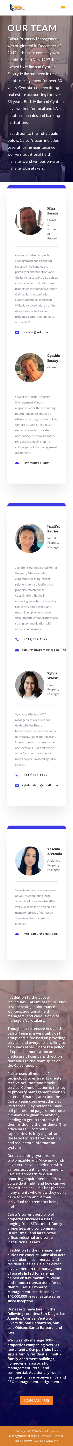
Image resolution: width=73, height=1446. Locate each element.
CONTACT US (36, 1400)
